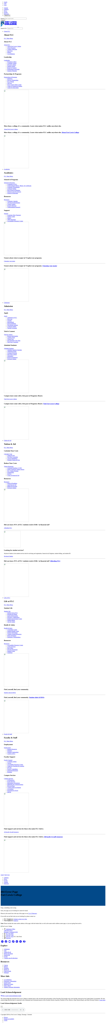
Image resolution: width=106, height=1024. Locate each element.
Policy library (7, 985)
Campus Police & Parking (14, 787)
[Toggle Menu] (18, 27)
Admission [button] (7, 302)
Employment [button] (7, 747)
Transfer (9, 320)
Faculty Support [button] (8, 760)
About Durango (11, 48)
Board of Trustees (12, 68)
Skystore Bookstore (12, 649)
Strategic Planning (12, 71)
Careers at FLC (11, 753)
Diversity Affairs (11, 65)
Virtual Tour (10, 339)
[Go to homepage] (9, 27)
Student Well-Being (12, 632)
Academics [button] (7, 169)
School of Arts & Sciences (14, 191)
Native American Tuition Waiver (15, 469)
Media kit (6, 969)
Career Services (11, 646)
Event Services (11, 781)
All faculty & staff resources (11, 832)
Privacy (6, 1017)
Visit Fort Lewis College (10, 399)
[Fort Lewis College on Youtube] (10, 942)
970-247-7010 (9, 936)
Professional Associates (13, 69)
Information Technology (13, 783)
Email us (16, 920)
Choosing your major (9, 261)
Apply (5, 2)
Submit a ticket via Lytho (20, 919)
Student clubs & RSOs (10, 692)
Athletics (6, 9)
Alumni (6, 8)
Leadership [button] (7, 60)
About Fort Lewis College (14, 46)
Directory (6, 14)
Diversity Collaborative (13, 617)
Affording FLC (8, 528)
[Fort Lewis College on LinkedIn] (17, 942)
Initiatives (9, 78)
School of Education (12, 193)
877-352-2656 (9, 933)
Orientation (10, 356)
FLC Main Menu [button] (8, 38)
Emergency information (10, 981)
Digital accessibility (9, 1019)
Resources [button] (6, 199)
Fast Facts (10, 51)
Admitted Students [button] (9, 348)
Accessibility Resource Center (15, 221)
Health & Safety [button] (8, 628)
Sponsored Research (12, 770)
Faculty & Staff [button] (8, 734)
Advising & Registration (13, 202)
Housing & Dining (12, 614)
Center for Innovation (13, 87)
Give (5, 5)
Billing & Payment (12, 486)
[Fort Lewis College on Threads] (21, 942)
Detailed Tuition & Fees (13, 460)
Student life (7, 955)
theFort (9, 792)
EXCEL (9, 767)
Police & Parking (11, 635)
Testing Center (11, 216)
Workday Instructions (12, 752)
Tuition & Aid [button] (7, 440)
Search (2, 18)
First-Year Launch (12, 354)
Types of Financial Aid (13, 475)
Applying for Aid (11, 485)
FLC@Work (10, 81)
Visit (5, 3)
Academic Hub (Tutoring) (14, 215)
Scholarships (10, 472)
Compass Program (12, 353)
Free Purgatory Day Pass (13, 340)
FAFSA (9, 474)
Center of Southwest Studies (14, 86)
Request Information (12, 336)
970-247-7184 (9, 935)
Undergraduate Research (13, 207)
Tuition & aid (7, 952)
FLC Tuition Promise (12, 471)
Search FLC (4, 28)
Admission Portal (11, 351)
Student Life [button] (7, 611)
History (9, 52)
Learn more (102, 1000)
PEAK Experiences (12, 357)
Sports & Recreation (12, 616)
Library (9, 218)
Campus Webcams (12, 49)
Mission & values (8, 984)
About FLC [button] (7, 31)
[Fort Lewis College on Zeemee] (24, 942)
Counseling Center (12, 629)
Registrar (9, 772)
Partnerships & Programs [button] (10, 77)
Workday (9, 750)
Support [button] (6, 213)
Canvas (9, 763)
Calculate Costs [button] (8, 454)
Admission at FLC (12, 317)
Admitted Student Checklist (14, 350)
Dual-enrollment (11, 323)
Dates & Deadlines (12, 483)
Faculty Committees (12, 769)
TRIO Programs (11, 219)
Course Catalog (11, 204)
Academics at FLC (12, 184)
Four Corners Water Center (14, 84)
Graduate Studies (11, 188)
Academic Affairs (11, 63)
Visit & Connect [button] (8, 334)
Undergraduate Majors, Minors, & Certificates (19, 185)
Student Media (11, 620)
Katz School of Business (13, 190)
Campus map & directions (11, 958)
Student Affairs (11, 66)
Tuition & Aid (11, 455)
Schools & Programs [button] (9, 182)
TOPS (5, 1020)
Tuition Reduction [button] (8, 466)
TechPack (9, 652)
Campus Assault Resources (14, 634)
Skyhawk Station (11, 359)
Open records (7, 971)
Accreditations (11, 54)
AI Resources (10, 780)
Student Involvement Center (14, 619)
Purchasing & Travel (12, 790)
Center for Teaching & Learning (15, 766)
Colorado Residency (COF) (14, 468)
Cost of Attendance (12, 458)
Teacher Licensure (12, 328)
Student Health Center (13, 631)
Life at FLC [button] (7, 597)
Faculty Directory (11, 205)
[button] (11, 995)
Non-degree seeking (12, 325)
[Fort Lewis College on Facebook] (6, 942)
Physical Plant (11, 786)
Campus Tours (11, 337)
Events (6, 12)
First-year (9, 319)
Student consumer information (12, 987)
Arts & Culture (11, 622)
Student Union (11, 651)
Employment (7, 982)
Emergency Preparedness (13, 637)
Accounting (10, 789)
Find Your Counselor (12, 342)
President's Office (11, 62)
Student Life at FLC (12, 613)
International (10, 322)
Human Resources (12, 749)
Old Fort (9, 83)
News (5, 11)
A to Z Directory (32, 913)
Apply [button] (5, 316)
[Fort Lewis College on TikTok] (13, 942)
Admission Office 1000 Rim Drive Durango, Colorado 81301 (11, 930)
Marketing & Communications (15, 784)
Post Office (10, 648)
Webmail (6, 972)
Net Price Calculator (12, 457)
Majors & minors (8, 953)
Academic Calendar (12, 201)
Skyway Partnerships (12, 80)
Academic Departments (13, 187)
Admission (7, 949)
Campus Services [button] (8, 778)
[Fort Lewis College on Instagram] (2, 942)
